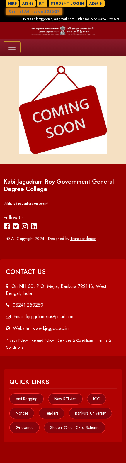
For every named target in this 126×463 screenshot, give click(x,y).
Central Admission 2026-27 (34, 11)
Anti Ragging (27, 399)
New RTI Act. (65, 399)
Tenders (51, 413)
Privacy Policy (17, 340)
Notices (22, 413)
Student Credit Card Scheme (74, 427)
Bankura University (90, 413)
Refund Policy (43, 340)
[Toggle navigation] (12, 47)
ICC (96, 399)
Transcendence (83, 238)
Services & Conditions (75, 340)
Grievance (24, 427)
